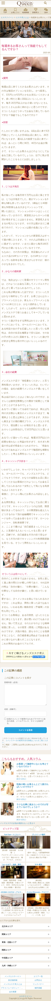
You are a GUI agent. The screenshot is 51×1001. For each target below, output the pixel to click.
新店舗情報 (12, 980)
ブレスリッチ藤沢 (38, 835)
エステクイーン (25, 996)
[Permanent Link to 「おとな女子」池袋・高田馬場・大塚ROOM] (12, 878)
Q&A (46, 12)
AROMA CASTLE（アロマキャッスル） (16, 892)
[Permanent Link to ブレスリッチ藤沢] (38, 848)
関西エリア (6, 950)
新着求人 (35, 12)
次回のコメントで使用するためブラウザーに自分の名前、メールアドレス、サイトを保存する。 (26, 721)
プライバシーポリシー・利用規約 (14, 988)
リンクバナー (38, 984)
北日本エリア (7, 926)
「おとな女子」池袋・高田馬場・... (14, 865)
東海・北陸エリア (9, 942)
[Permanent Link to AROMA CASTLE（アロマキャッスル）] (12, 906)
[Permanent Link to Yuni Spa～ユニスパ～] (12, 848)
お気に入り (15, 12)
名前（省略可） (10, 709)
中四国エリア (7, 958)
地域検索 (25, 12)
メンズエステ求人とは (13, 984)
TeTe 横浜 (38, 865)
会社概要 (12, 992)
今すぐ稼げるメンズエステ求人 (25, 655)
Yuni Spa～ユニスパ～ (12, 835)
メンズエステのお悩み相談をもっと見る (17, 823)
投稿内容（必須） (11, 682)
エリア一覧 (38, 976)
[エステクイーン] (25, 3)
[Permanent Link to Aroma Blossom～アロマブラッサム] (38, 906)
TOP (5, 12)
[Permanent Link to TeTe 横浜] (38, 878)
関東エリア (6, 934)
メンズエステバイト (13, 976)
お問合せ (38, 980)
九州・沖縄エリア (9, 966)
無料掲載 (38, 988)
